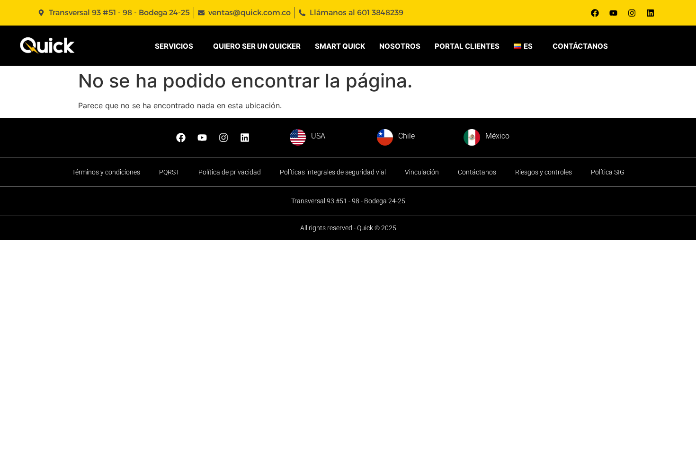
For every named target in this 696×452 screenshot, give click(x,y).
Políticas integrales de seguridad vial (333, 172)
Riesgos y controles (543, 172)
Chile (406, 135)
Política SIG (608, 172)
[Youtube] (613, 13)
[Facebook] (595, 13)
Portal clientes (467, 46)
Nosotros (399, 46)
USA (318, 135)
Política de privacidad (229, 172)
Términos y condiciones (106, 172)
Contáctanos (580, 46)
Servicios (174, 46)
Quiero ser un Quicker (257, 46)
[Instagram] (632, 13)
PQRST (169, 172)
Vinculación (422, 172)
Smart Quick (340, 46)
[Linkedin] (650, 13)
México (497, 135)
